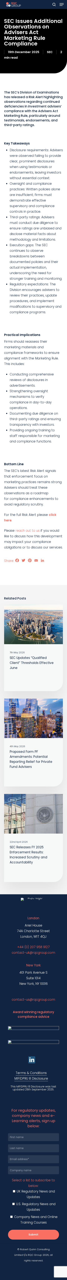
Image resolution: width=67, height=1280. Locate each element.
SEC (50, 52)
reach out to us (27, 530)
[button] (62, 4)
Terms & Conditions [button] (31, 1073)
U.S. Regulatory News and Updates (35, 1207)
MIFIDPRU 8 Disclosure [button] (31, 1078)
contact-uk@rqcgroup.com (33, 952)
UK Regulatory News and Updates (35, 1194)
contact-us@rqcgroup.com (33, 999)
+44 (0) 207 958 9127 (33, 947)
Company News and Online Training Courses (35, 1220)
